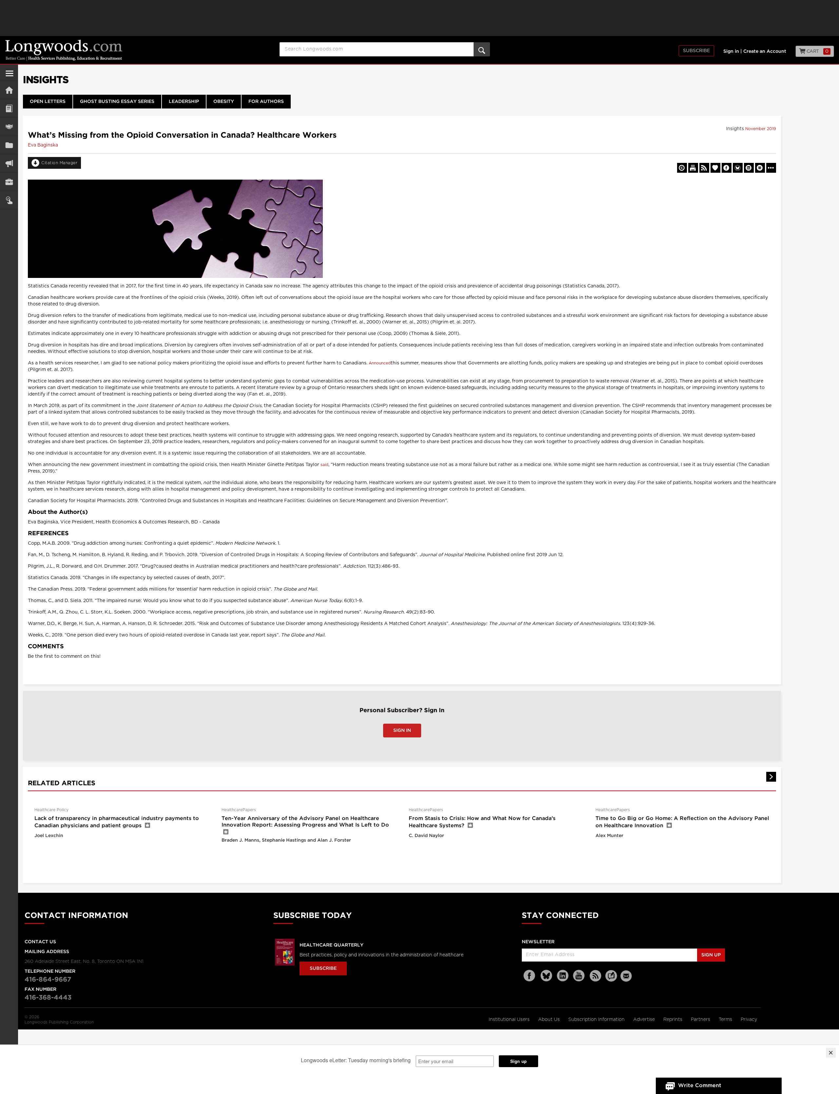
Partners (701, 1019)
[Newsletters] (627, 976)
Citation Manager (59, 163)
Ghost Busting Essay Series (117, 102)
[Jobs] (9, 182)
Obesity (223, 102)
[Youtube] (579, 976)
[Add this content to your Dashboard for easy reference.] (715, 168)
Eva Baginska (43, 145)
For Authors (266, 102)
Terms (726, 1019)
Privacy (749, 1019)
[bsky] (546, 976)
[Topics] (9, 108)
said (324, 465)
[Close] (831, 1053)
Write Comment (699, 1085)
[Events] (9, 127)
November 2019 (760, 129)
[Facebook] (530, 976)
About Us (549, 1019)
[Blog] (611, 980)
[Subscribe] (9, 200)
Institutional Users (510, 1019)
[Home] (9, 90)
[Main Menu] (9, 76)
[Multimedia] (9, 163)
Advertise (644, 1019)
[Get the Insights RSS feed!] (704, 168)
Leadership (184, 102)
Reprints (673, 1019)
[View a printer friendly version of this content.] (693, 168)
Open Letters (48, 102)
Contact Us (40, 942)
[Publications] (9, 145)
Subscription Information (596, 1019)
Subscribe (696, 51)
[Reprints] (682, 168)
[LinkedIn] (562, 976)
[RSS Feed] (595, 976)
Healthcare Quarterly (331, 945)
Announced (380, 363)
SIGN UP (711, 955)
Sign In (402, 731)
